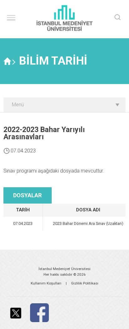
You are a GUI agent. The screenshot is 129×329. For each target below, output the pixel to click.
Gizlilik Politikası (84, 283)
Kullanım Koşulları (46, 283)
